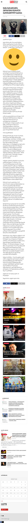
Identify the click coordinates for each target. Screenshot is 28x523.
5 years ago (5, 16)
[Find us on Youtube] (3, 516)
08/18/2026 (6, 356)
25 (7, 496)
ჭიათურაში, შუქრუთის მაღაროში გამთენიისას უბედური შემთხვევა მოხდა (16, 410)
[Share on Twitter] (17, 36)
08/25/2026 (6, 305)
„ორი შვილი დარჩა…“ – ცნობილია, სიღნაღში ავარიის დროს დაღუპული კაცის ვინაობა (13, 353)
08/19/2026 (6, 339)
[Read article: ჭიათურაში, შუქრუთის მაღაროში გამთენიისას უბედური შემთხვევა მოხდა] (5, 410)
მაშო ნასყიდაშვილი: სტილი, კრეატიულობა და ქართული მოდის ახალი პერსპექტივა (13, 302)
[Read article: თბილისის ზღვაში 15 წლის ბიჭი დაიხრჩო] (14, 316)
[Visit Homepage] (14, 2)
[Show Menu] (1, 2)
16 (25, 490)
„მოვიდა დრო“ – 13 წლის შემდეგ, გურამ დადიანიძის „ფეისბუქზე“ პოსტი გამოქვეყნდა (13, 336)
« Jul (2, 501)
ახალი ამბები (6, 309)
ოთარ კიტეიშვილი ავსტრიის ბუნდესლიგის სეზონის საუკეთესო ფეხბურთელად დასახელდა (16, 415)
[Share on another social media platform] (22, 36)
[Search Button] (26, 2)
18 (7, 493)
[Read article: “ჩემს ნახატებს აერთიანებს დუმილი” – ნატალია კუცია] (5, 421)
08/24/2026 (6, 322)
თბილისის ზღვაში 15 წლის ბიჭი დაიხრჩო (16, 450)
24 (3, 496)
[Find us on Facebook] (1, 516)
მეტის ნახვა (5, 447)
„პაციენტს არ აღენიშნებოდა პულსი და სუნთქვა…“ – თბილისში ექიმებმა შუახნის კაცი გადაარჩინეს (14, 387)
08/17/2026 (6, 390)
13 (14, 490)
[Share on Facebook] (11, 36)
